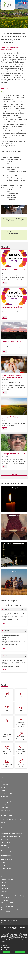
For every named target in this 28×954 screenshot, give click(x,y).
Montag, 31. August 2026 (10, 157)
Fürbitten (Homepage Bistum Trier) (7, 751)
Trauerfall (21, 710)
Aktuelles (5, 247)
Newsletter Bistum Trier (21, 765)
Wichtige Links (6, 815)
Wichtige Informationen (12, 483)
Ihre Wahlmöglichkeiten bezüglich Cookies (14, 928)
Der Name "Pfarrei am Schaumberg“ (10, 49)
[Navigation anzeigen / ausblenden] (24, 3)
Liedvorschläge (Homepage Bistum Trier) (20, 751)
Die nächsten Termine (11, 605)
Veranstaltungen (9, 600)
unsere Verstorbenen (14, 488)
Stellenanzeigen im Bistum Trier (7, 765)
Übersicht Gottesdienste (14, 207)
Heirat (7, 710)
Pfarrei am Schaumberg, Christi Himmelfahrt (12, 897)
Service (4, 685)
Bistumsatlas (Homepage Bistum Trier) (20, 724)
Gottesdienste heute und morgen (11, 153)
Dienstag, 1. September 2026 (11, 185)
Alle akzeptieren (19, 952)
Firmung (14, 571)
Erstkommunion (14, 516)
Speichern (6, 952)
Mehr (4, 283)
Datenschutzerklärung (20, 939)
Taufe (20, 697)
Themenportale (6, 855)
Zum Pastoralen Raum (7, 725)
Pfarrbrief (7, 697)
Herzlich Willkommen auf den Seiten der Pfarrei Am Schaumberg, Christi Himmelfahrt (13, 37)
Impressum (3, 941)
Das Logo (5, 88)
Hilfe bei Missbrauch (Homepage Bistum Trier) (7, 737)
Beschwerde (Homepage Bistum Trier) (20, 738)
